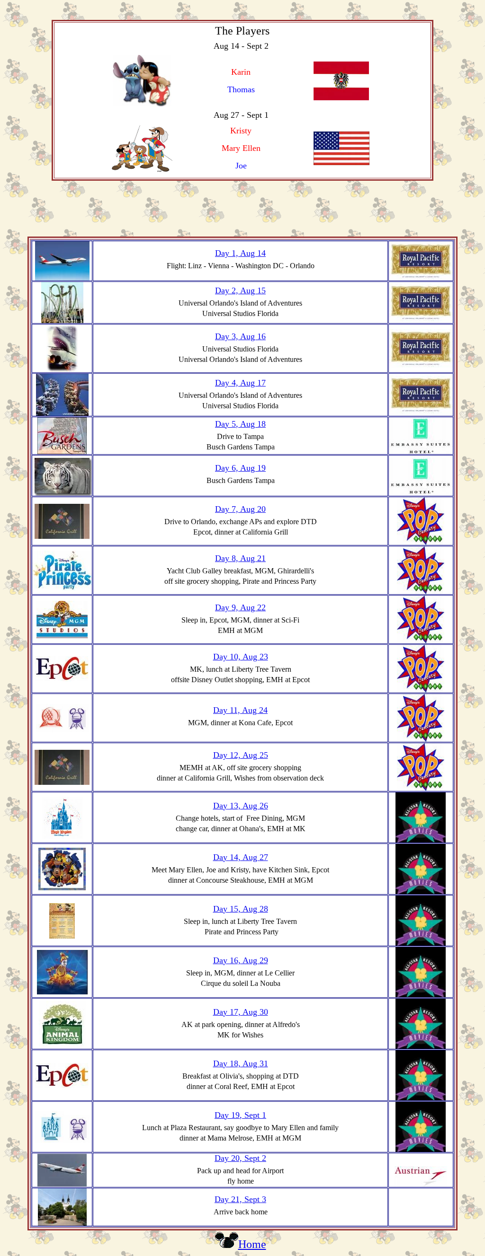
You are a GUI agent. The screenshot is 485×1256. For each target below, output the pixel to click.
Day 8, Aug (236, 558)
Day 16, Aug (236, 960)
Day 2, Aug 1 (238, 290)
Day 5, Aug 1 (238, 424)
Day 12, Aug (236, 755)
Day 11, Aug (236, 710)
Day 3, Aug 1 (238, 336)
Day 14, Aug (236, 857)
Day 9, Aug (236, 607)
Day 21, (229, 1199)
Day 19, (229, 1115)
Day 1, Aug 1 (238, 253)
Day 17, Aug (236, 1012)
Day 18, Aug (236, 1063)
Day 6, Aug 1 (238, 468)
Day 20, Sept (238, 1158)
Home (252, 1244)
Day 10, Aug (236, 656)
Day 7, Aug (236, 509)
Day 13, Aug (236, 805)
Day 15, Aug (236, 908)
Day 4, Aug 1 (238, 382)
